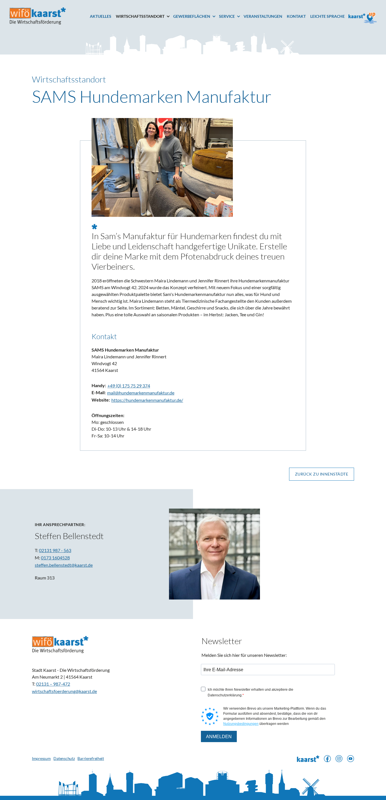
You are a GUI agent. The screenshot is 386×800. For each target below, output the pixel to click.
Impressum (41, 758)
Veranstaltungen (263, 16)
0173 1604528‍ (55, 557)
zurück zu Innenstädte (321, 474)
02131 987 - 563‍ (55, 550)
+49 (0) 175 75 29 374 (128, 385)
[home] (37, 16)
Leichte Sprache (327, 16)
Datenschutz (64, 758)
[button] (144, 16)
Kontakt (296, 16)
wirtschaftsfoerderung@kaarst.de (64, 691)
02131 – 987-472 (53, 683)
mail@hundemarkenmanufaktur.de (140, 392)
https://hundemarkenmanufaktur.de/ (147, 400)
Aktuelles (100, 16)
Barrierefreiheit (90, 758)
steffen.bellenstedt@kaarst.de (64, 565)
